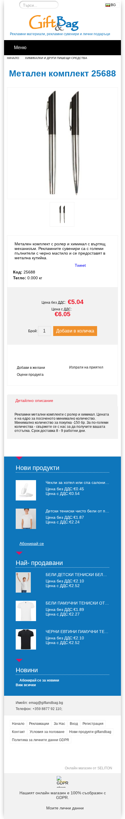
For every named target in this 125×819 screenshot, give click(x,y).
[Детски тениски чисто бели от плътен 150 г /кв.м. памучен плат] (26, 519)
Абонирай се (31, 543)
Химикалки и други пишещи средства (56, 58)
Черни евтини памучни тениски (82, 631)
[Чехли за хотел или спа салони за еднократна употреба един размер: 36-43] (26, 490)
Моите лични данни (65, 808)
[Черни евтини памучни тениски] (26, 648)
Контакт (18, 732)
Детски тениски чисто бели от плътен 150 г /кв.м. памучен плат (77, 511)
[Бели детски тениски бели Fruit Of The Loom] (23, 591)
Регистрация (93, 724)
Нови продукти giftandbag (90, 732)
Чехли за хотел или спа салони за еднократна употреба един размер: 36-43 (77, 482)
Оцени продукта (30, 375)
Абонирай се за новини (39, 680)
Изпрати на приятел (86, 367)
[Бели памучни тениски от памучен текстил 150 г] (26, 619)
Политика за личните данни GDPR (40, 740)
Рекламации (39, 724)
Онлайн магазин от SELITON (88, 768)
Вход (74, 724)
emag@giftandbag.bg (46, 703)
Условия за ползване (47, 732)
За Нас (59, 724)
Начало (13, 58)
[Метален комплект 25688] (62, 193)
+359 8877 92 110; (47, 709)
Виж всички (26, 685)
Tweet (80, 265)
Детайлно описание (34, 400)
